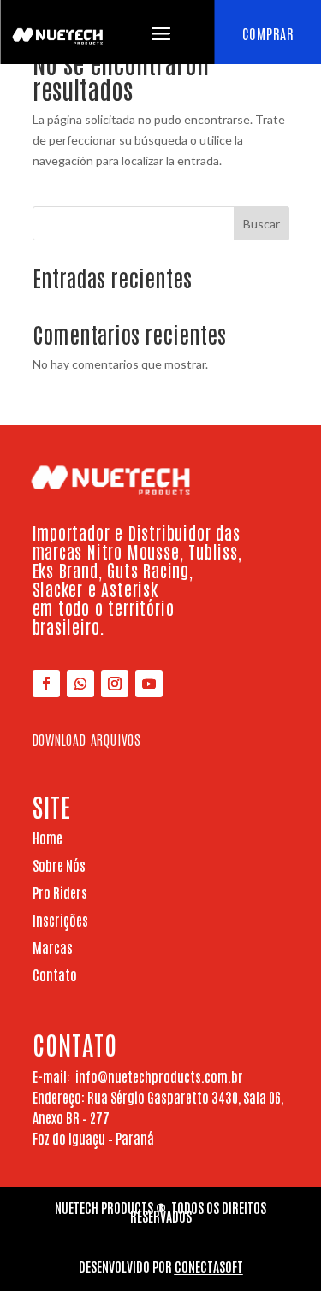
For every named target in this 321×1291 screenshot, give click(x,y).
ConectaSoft (209, 1266)
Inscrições (60, 919)
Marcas (53, 947)
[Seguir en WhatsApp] (80, 683)
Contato (55, 974)
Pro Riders (60, 892)
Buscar (261, 223)
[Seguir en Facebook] (46, 683)
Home (47, 837)
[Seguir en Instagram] (114, 683)
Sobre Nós (59, 864)
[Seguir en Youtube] (149, 683)
